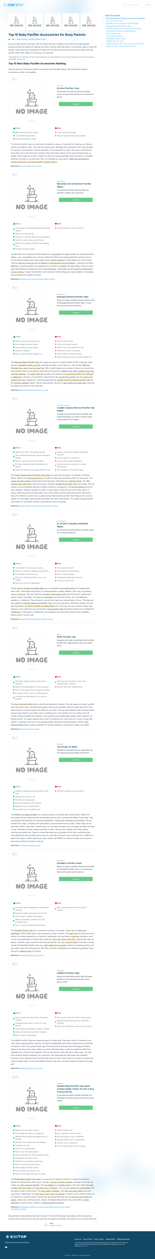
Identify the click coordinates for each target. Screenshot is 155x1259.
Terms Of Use (87, 1239)
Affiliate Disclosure (123, 1239)
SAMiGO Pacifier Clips (115, 41)
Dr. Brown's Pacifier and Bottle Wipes (121, 31)
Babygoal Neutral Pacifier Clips (118, 26)
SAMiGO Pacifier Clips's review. (31, 1068)
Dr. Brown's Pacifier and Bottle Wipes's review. (36, 619)
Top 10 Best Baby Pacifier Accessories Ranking (125, 18)
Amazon (76, 104)
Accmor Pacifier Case (114, 21)
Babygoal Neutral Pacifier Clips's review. (34, 390)
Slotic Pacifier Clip (113, 33)
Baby (13, 39)
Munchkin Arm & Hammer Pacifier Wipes (122, 23)
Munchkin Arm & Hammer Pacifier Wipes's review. (37, 279)
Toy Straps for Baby (114, 36)
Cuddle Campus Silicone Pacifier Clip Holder (124, 28)
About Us (78, 1239)
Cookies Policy (110, 1239)
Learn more (21, 59)
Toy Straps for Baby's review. (30, 845)
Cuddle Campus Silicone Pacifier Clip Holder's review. (39, 506)
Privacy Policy (99, 1239)
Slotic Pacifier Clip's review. (30, 729)
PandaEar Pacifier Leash (115, 39)
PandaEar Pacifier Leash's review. (32, 955)
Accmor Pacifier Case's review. (31, 166)
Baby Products (22, 39)
